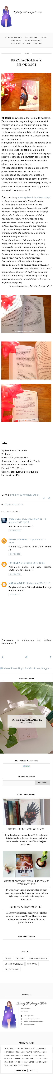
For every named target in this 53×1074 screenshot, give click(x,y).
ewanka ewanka (18, 539)
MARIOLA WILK (17, 583)
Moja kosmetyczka (14, 964)
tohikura (14, 563)
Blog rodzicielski (20, 43)
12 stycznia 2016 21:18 (38, 583)
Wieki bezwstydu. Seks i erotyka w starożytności (26, 882)
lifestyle (20, 958)
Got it (32, 1070)
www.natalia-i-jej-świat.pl (26, 519)
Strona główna (13, 37)
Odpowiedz (15, 531)
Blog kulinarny (33, 40)
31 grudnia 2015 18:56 (33, 563)
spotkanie (32, 964)
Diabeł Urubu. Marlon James (26, 829)
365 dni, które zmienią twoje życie (27, 721)
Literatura (31, 37)
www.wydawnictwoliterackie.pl (34, 197)
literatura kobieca (13, 504)
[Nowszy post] (2, 657)
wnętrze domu (12, 969)
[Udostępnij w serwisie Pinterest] (49, 499)
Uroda (44, 37)
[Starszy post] (51, 657)
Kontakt (38, 43)
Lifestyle (16, 40)
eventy (8, 958)
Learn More (21, 1070)
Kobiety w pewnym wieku (26, 906)
